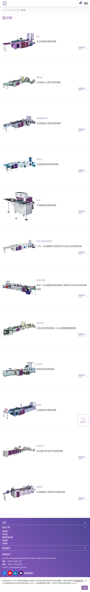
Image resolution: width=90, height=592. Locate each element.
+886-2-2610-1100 (14, 564)
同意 (84, 588)
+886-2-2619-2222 (14, 561)
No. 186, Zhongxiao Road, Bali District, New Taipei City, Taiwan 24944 (29, 558)
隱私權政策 (79, 581)
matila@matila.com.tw (17, 567)
